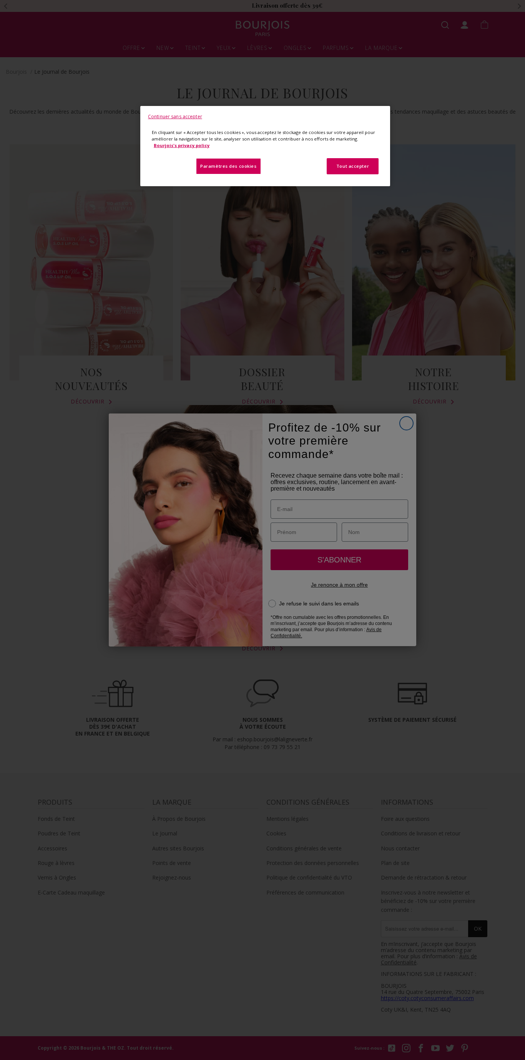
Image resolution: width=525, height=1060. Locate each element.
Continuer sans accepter (175, 116)
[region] (265, 146)
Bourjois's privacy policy (181, 145)
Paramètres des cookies (228, 166)
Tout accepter (352, 166)
